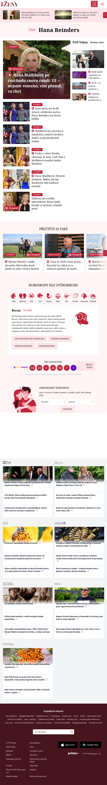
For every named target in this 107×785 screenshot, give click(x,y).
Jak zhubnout (11, 716)
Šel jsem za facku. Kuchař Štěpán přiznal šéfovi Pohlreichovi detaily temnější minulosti (75, 496)
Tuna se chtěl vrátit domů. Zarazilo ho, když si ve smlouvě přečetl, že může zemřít (64, 267)
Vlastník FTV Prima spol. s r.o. (16, 770)
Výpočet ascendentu (44, 723)
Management (35, 743)
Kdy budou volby (94, 716)
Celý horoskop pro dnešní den (29, 339)
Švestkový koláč (95, 723)
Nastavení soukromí (38, 776)
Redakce (33, 769)
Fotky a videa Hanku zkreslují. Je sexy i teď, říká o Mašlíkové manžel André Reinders (48, 158)
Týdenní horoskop (60, 339)
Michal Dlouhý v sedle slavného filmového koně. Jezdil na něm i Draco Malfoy (22, 265)
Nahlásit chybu (12, 776)
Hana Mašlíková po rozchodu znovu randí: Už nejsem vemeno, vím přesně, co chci (35, 83)
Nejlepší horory (42, 716)
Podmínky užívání (13, 759)
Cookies (9, 765)
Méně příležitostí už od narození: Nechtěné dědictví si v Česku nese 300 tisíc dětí (35, 15)
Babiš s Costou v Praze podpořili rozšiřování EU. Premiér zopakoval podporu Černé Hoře (27, 483)
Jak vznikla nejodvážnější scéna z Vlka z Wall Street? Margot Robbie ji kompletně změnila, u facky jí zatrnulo (27, 630)
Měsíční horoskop (23, 346)
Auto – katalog (30, 719)
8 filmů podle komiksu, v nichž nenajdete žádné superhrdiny (23, 617)
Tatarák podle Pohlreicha (89, 719)
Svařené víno (72, 719)
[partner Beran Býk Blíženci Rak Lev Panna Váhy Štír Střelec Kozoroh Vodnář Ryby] (80, 401)
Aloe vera (9, 723)
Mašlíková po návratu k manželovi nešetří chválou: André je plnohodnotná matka (47, 136)
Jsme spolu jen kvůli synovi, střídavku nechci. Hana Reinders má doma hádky (46, 113)
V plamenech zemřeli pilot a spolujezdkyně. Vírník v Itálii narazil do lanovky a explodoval (25, 509)
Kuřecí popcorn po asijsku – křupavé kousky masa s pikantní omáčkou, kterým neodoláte (77, 569)
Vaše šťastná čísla (53, 361)
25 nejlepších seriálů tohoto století (19, 604)
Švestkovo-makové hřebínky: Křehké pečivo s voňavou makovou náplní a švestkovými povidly (78, 544)
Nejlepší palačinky (79, 723)
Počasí (82, 716)
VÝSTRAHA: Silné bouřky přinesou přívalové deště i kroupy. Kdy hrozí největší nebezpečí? (25, 496)
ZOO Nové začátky (14, 719)
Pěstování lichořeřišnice (24, 723)
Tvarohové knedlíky (62, 723)
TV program (55, 716)
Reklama (9, 751)
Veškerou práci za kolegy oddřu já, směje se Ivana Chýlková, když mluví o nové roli (76, 483)
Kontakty (33, 755)
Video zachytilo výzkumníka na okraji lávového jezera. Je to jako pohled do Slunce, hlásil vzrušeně (26, 569)
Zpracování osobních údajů (38, 760)
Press (32, 747)
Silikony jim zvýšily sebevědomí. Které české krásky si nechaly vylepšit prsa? (47, 203)
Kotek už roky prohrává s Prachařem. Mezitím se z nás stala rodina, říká (78, 509)
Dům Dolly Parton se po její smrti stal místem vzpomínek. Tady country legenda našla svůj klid (24, 678)
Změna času (67, 716)
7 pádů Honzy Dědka (46, 719)
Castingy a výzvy (36, 751)
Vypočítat (67, 409)
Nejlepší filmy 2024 (26, 716)
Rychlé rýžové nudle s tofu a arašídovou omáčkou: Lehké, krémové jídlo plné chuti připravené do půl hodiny (79, 557)
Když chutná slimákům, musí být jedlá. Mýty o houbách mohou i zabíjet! (26, 691)
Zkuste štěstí (89, 366)
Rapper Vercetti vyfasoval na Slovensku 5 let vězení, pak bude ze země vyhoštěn (79, 617)
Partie (75, 716)
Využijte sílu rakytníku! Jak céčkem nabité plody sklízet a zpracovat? (27, 665)
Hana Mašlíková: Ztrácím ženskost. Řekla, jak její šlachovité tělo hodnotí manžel (48, 181)
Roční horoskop (47, 346)
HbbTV (8, 755)
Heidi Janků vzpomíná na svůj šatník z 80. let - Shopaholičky (95, 77)
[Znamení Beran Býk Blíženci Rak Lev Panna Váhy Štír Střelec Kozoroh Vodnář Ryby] (52, 401)
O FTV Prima (11, 743)
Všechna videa (97, 42)
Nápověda (34, 765)
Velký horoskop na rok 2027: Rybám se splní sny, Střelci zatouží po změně (85, 15)
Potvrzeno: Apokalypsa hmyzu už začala (21, 543)
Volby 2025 (60, 719)
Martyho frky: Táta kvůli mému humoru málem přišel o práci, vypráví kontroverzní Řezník (78, 605)
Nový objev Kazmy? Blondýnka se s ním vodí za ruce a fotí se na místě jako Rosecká (78, 630)
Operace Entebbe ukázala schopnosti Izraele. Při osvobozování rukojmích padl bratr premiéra (24, 557)
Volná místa (10, 747)
